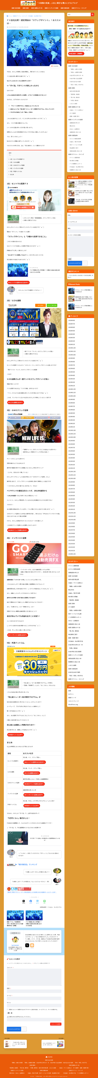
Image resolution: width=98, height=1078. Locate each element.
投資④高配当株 (65, 8)
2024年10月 (72, 396)
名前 (9, 988)
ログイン (71, 694)
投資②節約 (26, 8)
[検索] (92, 14)
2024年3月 (71, 420)
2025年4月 (71, 375)
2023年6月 (71, 451)
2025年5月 (71, 372)
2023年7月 (71, 447)
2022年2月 (71, 506)
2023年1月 (71, 468)
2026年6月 (71, 327)
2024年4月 (71, 416)
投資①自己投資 (16, 8)
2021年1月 (71, 550)
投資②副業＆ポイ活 (36, 8)
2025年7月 (71, 365)
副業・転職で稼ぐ (75, 116)
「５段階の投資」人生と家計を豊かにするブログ (57, 3)
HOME (49, 1057)
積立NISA (72, 126)
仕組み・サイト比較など (76, 110)
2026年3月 (71, 337)
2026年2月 (71, 341)
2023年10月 (72, 437)
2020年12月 (72, 554)
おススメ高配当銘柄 (75, 139)
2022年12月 (72, 471)
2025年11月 (72, 351)
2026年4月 (71, 334)
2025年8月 (71, 362)
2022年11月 (72, 475)
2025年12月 (72, 348)
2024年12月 (72, 389)
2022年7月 (71, 489)
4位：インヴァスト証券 (16, 168)
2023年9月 (71, 441)
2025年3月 (71, 379)
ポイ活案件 (73, 113)
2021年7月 (71, 530)
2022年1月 (71, 509)
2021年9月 (71, 523)
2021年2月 (71, 547)
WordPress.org (73, 704)
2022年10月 (72, 478)
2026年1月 (71, 344)
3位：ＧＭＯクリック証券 (17, 165)
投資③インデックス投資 (51, 8)
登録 (69, 691)
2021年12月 (72, 513)
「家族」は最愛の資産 (76, 72)
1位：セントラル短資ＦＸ (17, 159)
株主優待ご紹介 (74, 148)
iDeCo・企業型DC (75, 129)
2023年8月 (71, 444)
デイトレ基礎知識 (75, 157)
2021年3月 (71, 544)
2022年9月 (71, 482)
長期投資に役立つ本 (75, 132)
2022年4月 (71, 499)
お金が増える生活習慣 (76, 78)
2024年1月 (71, 427)
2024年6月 (71, 410)
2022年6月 (71, 492)
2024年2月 (71, 423)
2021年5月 (71, 537)
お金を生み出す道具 (75, 81)
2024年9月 (71, 399)
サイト (9, 1003)
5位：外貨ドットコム (16, 171)
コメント (10, 967)
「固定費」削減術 (75, 94)
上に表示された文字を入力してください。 (19, 1017)
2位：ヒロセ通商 (15, 162)
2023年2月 (71, 465)
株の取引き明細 (74, 161)
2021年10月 (72, 520)
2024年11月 (72, 393)
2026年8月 (71, 320)
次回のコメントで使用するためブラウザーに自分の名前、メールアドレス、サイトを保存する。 (33, 1009)
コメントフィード (73, 701)
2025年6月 (71, 368)
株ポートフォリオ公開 (76, 145)
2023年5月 (71, 454)
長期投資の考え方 (75, 123)
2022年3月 (71, 502)
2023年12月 (72, 430)
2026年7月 (71, 324)
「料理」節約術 (74, 100)
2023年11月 (72, 434)
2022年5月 (71, 496)
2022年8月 (71, 485)
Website (32, 947)
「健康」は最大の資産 (76, 69)
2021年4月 (71, 540)
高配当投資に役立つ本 (76, 151)
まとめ (12, 174)
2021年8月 (71, 526)
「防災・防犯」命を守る (76, 85)
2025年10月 (72, 355)
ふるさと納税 (73, 104)
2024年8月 (71, 403)
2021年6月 (71, 533)
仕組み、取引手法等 (75, 142)
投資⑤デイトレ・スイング (79, 8)
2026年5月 (71, 331)
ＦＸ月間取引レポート (76, 164)
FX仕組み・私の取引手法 (54, 907)
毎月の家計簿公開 (75, 91)
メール (9, 995)
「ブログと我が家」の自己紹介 (75, 275)
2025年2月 (71, 382)
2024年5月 (71, 413)
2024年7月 (71, 406)
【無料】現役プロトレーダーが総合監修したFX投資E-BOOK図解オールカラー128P (32, 892)
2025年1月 (71, 386)
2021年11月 (72, 516)
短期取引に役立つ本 (75, 170)
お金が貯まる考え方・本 (76, 75)
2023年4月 (71, 458)
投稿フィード (72, 697)
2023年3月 (71, 461)
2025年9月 (71, 358)
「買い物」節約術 (75, 97)
